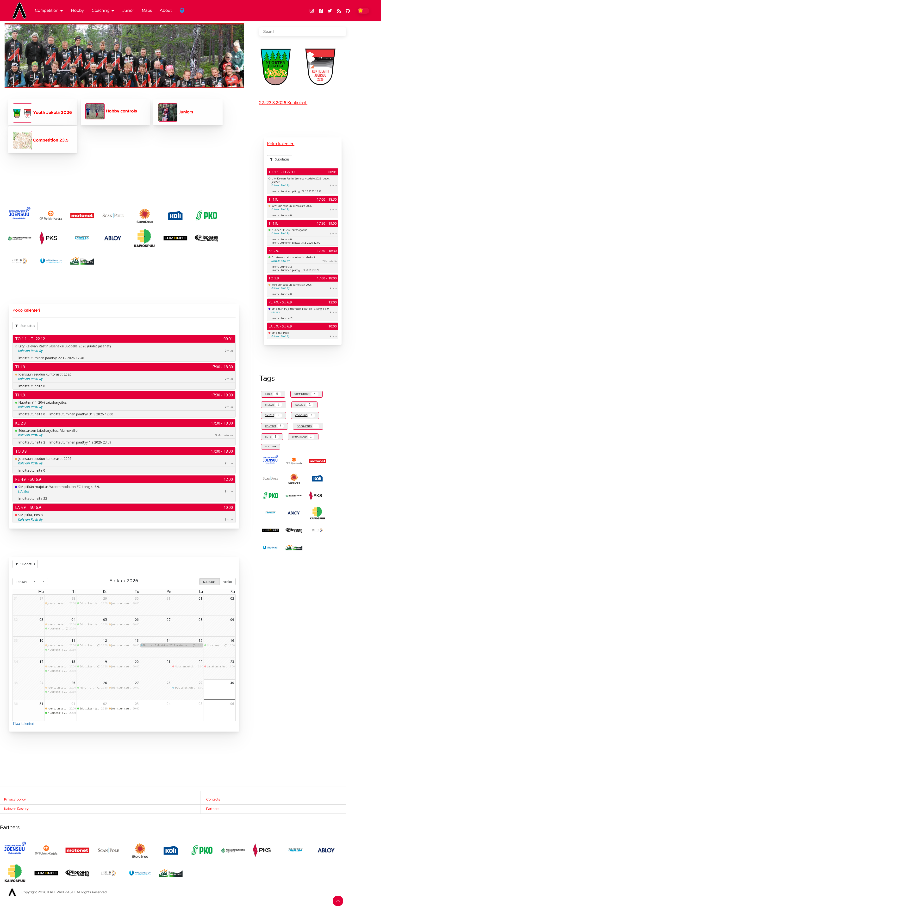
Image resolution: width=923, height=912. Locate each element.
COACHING (303, 415)
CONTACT (273, 426)
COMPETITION (305, 394)
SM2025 (272, 415)
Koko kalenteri (26, 310)
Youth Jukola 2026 (52, 113)
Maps (147, 10)
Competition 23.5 (50, 140)
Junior (128, 10)
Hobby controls (121, 111)
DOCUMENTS (306, 426)
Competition (46, 10)
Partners (212, 809)
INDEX (271, 394)
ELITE (270, 436)
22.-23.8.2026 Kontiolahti (283, 103)
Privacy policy (15, 799)
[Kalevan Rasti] (21, 10)
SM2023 (272, 404)
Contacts (213, 799)
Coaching (100, 10)
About (166, 10)
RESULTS (303, 404)
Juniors (185, 112)
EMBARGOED (302, 436)
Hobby (77, 10)
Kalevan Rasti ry (16, 809)
